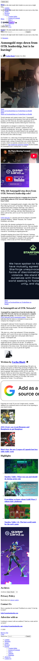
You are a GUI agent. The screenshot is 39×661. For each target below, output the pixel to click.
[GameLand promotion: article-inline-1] (15, 187)
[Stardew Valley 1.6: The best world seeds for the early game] (21, 511)
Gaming (7, 8)
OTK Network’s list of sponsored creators (13, 317)
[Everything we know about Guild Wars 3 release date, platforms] (21, 489)
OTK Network (5, 218)
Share (2, 109)
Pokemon (11, 655)
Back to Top (4, 633)
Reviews (7, 13)
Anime (7, 11)
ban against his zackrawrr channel (18, 144)
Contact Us (8, 658)
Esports (7, 15)
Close (2, 634)
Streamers (7, 9)
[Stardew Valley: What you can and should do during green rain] (21, 466)
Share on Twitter (17, 111)
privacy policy (14, 600)
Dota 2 (10, 20)
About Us (7, 25)
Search (28, 32)
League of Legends (14, 18)
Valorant (10, 653)
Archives (3, 592)
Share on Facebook (6, 111)
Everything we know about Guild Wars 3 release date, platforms (21, 500)
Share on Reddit (27, 111)
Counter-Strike (12, 16)
